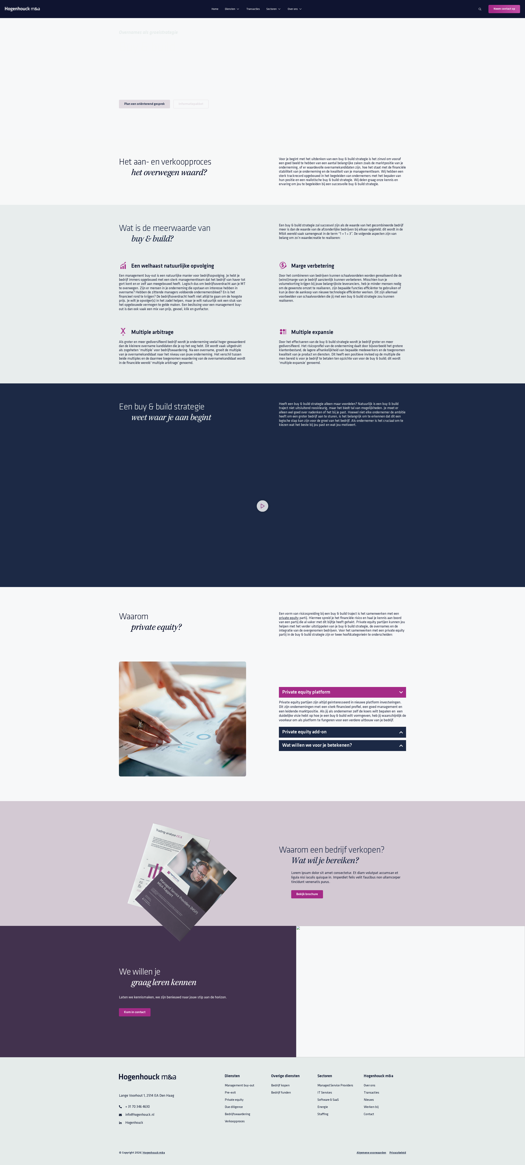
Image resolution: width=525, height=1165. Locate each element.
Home (215, 9)
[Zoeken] (480, 9)
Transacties (253, 9)
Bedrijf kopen (280, 1085)
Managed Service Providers (335, 1085)
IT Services (324, 1093)
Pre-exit (230, 1093)
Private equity (234, 1100)
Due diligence (234, 1107)
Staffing (322, 1114)
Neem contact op (504, 8)
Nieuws (369, 1100)
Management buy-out (239, 1085)
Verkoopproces (235, 1121)
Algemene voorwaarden (371, 1152)
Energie (322, 1107)
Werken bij (371, 1107)
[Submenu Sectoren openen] (279, 9)
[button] (262, 507)
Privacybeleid (397, 1152)
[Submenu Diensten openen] (238, 9)
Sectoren (271, 9)
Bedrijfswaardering (237, 1114)
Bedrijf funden (281, 1093)
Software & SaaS (328, 1100)
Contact (369, 1114)
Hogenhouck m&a (154, 1152)
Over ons (293, 9)
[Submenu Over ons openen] (300, 9)
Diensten (230, 9)
